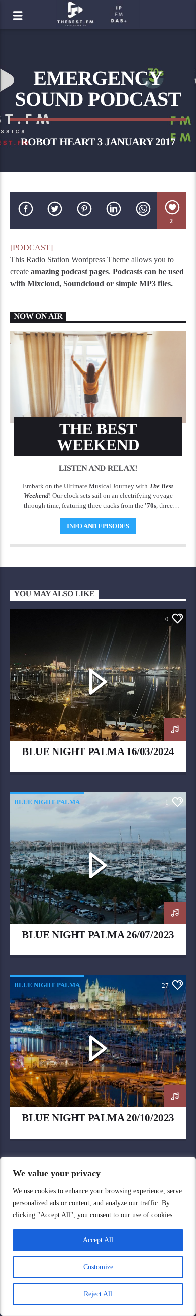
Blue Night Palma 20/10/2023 (98, 1117)
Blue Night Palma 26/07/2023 (98, 935)
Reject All (98, 1294)
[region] (98, 1236)
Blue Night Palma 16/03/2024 (98, 751)
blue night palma (47, 802)
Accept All (98, 1240)
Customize (98, 1267)
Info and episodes (98, 526)
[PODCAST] (31, 247)
